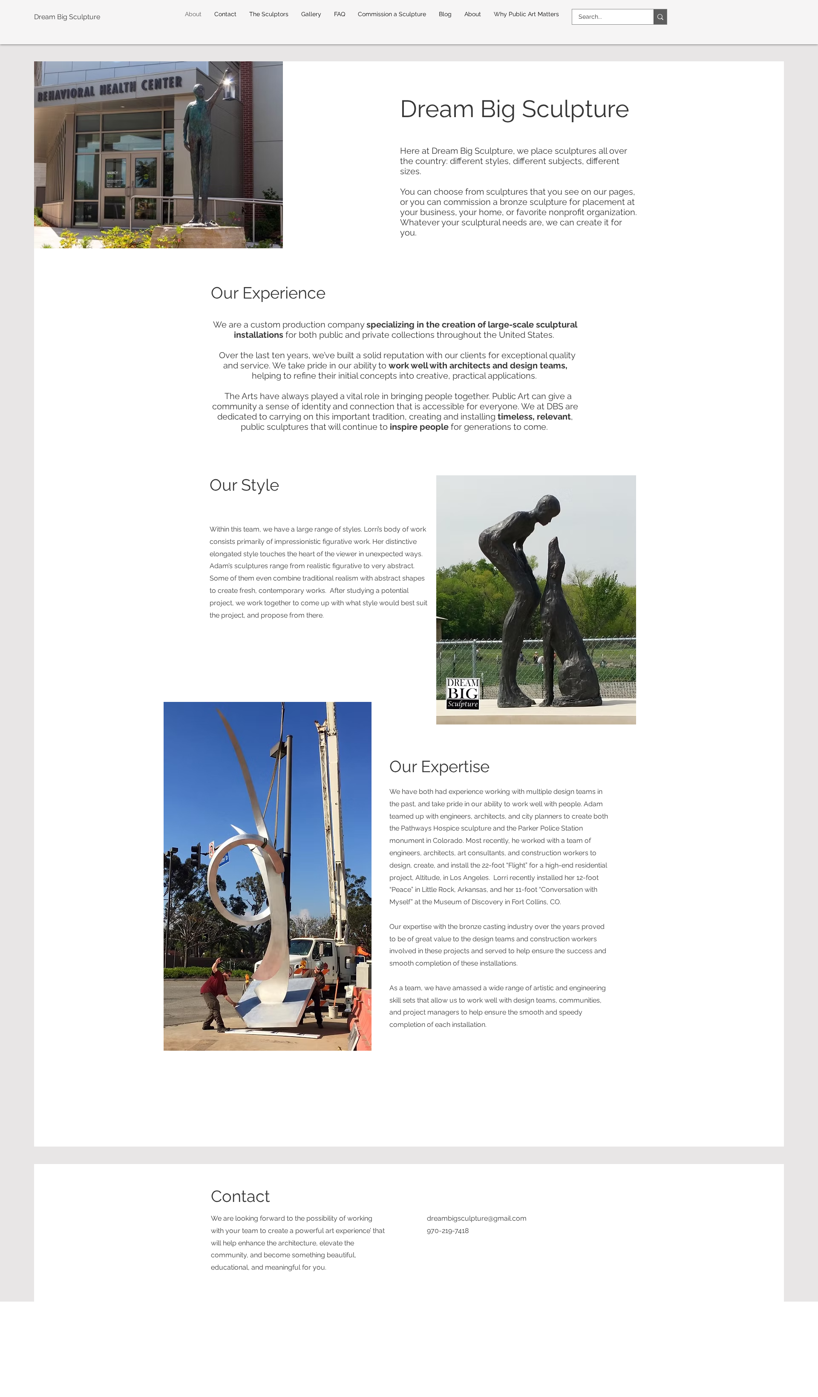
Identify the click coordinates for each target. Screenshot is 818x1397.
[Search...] (660, 16)
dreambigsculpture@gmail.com (477, 1218)
